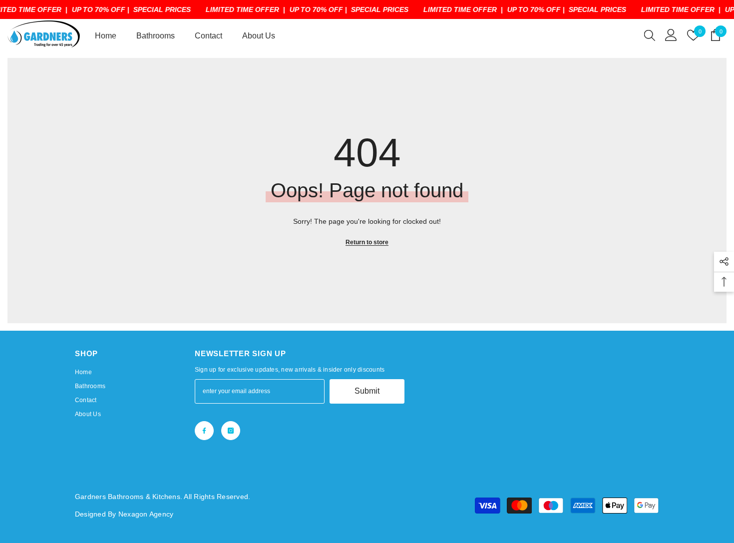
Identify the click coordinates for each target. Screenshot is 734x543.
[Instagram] (230, 430)
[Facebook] (204, 430)
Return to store (367, 242)
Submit (367, 391)
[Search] (649, 35)
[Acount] (671, 35)
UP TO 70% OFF (98, 9)
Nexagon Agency (145, 514)
